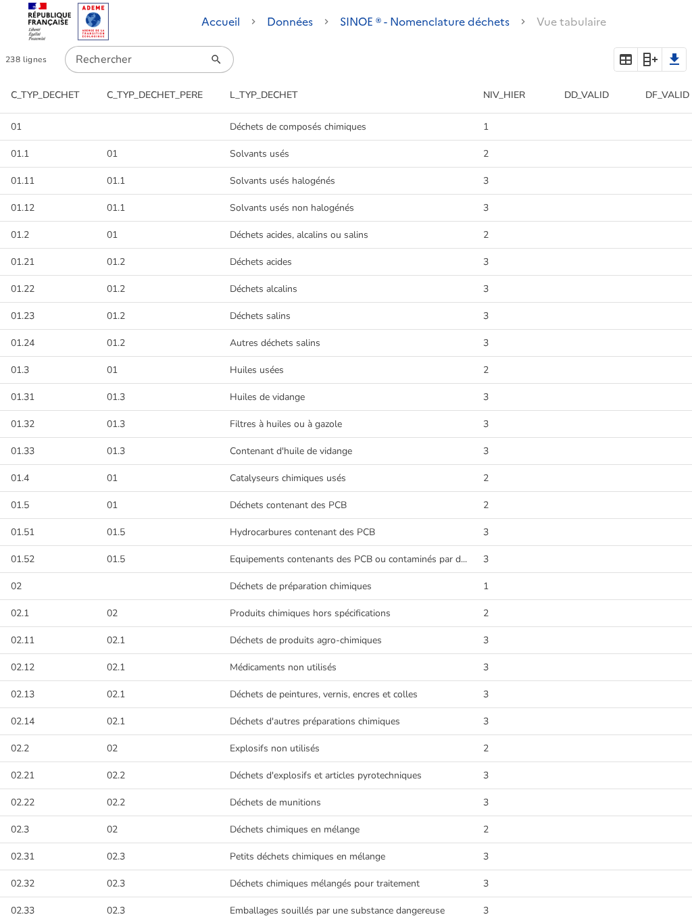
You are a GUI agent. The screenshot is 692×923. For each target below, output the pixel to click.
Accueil (220, 22)
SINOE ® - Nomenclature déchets (425, 22)
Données (290, 22)
